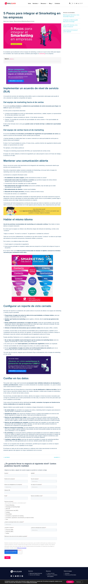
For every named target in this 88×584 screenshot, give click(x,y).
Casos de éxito (51, 573)
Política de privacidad (32, 582)
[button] (70, 3)
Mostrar (11, 59)
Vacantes (67, 573)
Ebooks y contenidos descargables (52, 575)
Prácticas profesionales (70, 575)
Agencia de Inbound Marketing (31, 211)
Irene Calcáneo (10, 21)
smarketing (42, 53)
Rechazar (79, 581)
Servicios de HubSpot (35, 575)
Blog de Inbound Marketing (20, 21)
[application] (38, 3)
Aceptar (70, 581)
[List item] (72, 3)
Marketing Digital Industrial (36, 573)
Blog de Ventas (30, 21)
